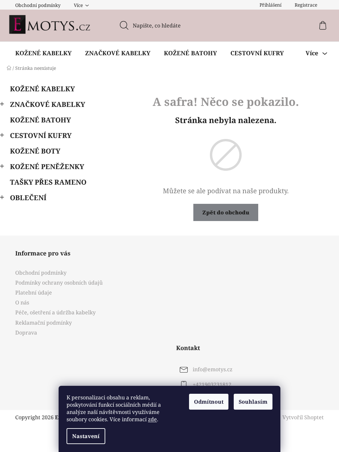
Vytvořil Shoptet (303, 417)
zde (152, 419)
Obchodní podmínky (38, 5)
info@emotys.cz (212, 369)
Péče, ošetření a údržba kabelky (55, 312)
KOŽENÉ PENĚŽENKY (47, 166)
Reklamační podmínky (43, 322)
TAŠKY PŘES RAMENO (48, 182)
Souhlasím (253, 401)
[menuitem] (43, 53)
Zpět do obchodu (225, 212)
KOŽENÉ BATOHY (40, 119)
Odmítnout (208, 401)
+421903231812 (212, 384)
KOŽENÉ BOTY (35, 151)
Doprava (26, 332)
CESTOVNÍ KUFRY (41, 135)
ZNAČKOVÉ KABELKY (47, 104)
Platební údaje (33, 292)
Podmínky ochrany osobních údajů (59, 282)
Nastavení (86, 436)
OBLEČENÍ (28, 197)
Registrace (306, 5)
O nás (22, 302)
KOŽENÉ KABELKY (42, 88)
